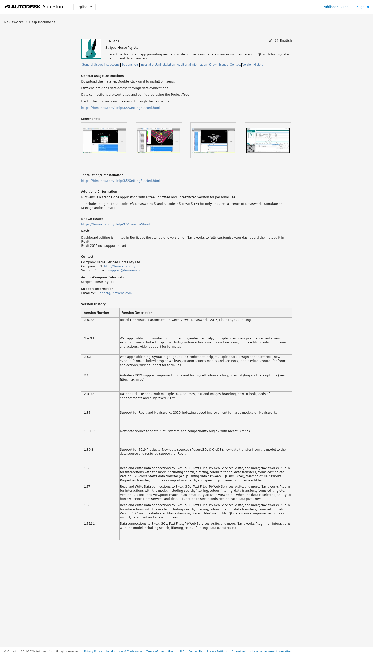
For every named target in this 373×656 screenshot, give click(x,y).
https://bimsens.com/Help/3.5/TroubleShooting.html (122, 224)
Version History (252, 65)
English (82, 7)
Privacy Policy (93, 651)
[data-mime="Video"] (108, 140)
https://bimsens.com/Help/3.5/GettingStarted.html (120, 107)
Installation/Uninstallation (157, 65)
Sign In (363, 6)
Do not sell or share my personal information (262, 651)
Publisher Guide (336, 6)
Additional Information (192, 65)
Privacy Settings (217, 651)
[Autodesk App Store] (34, 7)
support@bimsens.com (126, 270)
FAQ (182, 651)
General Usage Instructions (101, 65)
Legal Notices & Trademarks (124, 651)
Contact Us (196, 651)
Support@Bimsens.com (113, 293)
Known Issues (218, 65)
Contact (235, 65)
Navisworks (14, 22)
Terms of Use (155, 651)
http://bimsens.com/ (119, 266)
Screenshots (130, 65)
